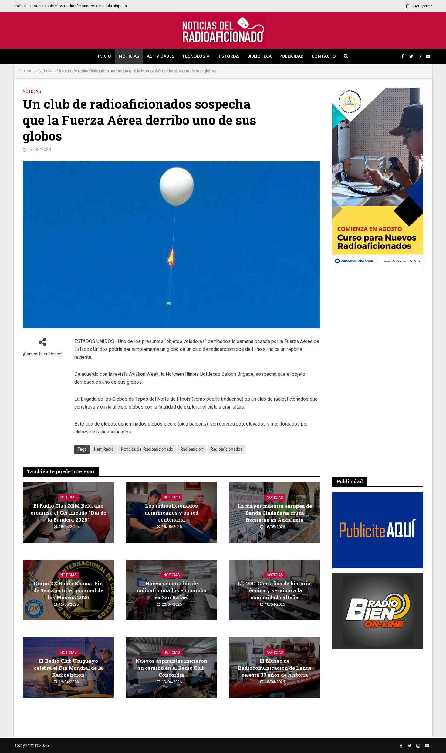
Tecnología (195, 56)
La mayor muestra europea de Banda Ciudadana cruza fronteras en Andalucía (275, 513)
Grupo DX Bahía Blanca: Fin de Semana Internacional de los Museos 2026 (68, 590)
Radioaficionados (226, 449)
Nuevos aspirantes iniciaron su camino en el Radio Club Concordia (171, 668)
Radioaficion (192, 449)
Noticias (129, 56)
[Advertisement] (377, 373)
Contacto (324, 56)
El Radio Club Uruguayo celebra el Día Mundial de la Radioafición (68, 668)
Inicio (104, 56)
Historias (228, 56)
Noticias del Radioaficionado (147, 449)
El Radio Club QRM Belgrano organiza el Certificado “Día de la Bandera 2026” (68, 512)
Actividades (160, 56)
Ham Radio (104, 449)
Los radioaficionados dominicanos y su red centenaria (171, 512)
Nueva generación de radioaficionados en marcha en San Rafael (172, 590)
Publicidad (291, 56)
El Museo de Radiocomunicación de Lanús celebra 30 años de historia (275, 668)
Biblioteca (259, 56)
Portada (27, 71)
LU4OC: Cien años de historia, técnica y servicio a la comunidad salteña (275, 590)
